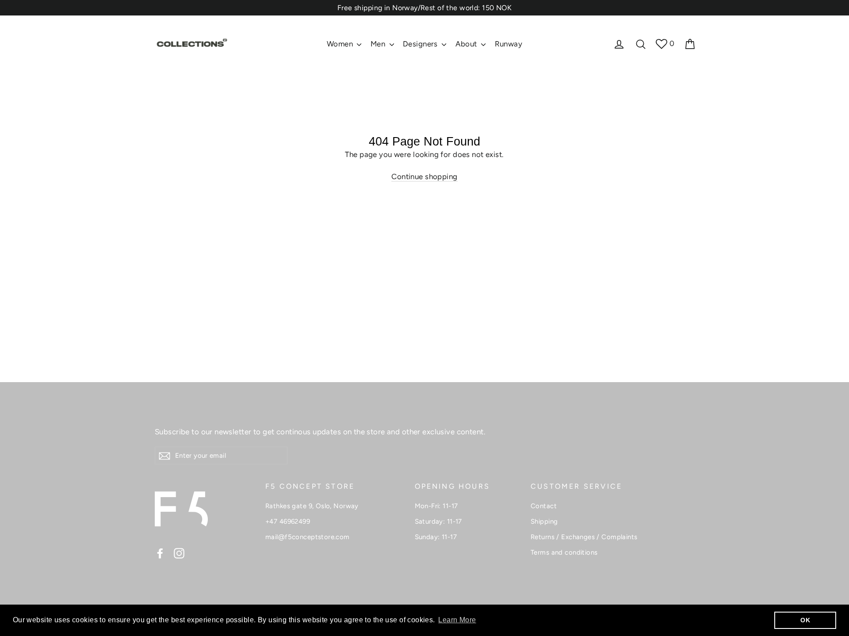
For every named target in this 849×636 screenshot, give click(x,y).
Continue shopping (424, 176)
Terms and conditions (564, 552)
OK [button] (805, 620)
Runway (509, 43)
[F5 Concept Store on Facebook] (160, 553)
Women (341, 43)
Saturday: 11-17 (438, 521)
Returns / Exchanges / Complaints (584, 537)
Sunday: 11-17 (436, 537)
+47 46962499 (287, 521)
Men (379, 43)
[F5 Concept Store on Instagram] (179, 553)
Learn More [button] (457, 620)
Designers (421, 43)
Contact (544, 506)
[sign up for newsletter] (164, 455)
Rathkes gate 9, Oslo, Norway (312, 506)
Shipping (544, 521)
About (467, 43)
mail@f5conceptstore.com (307, 537)
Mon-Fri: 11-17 (436, 506)
